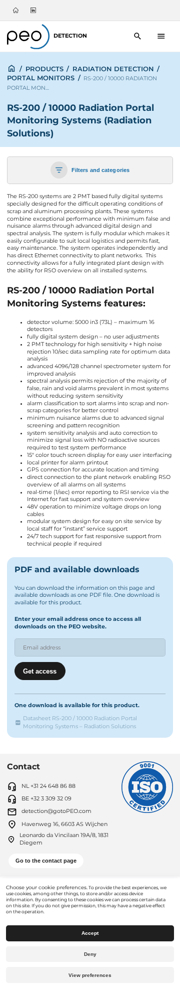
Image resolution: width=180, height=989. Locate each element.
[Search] (138, 36)
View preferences (90, 975)
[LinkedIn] (33, 10)
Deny (90, 954)
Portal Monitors (40, 78)
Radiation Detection (113, 69)
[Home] (16, 10)
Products (45, 69)
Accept (90, 933)
